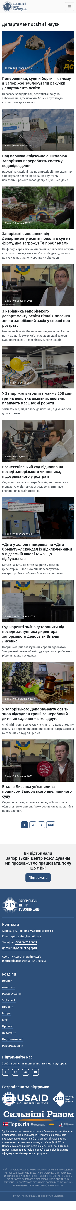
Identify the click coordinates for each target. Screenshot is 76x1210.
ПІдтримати (38, 878)
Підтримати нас (12, 1039)
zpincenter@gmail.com (26, 936)
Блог (5, 1019)
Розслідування (12, 993)
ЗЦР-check (9, 1000)
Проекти (7, 1006)
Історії (6, 1013)
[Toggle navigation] (69, 6)
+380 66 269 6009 (26, 942)
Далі (51, 824)
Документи (9, 1032)
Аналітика (8, 987)
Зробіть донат (11, 1063)
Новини (7, 980)
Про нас (7, 1026)
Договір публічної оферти (19, 948)
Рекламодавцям (12, 1045)
